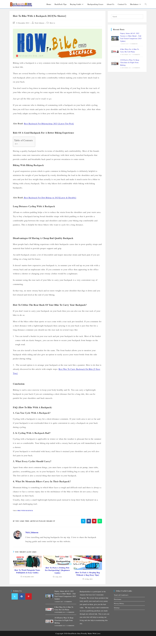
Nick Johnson (39, 23)
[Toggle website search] (145, 4)
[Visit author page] (17, 534)
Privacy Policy (119, 603)
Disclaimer (117, 599)
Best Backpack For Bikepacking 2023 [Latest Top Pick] (49, 123)
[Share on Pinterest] (94, 521)
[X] (15, 596)
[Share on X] (83, 521)
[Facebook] (22, 596)
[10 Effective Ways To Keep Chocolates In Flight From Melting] (115, 63)
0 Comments (133, 44)
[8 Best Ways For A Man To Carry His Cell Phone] (115, 51)
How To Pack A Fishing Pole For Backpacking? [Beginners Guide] (57, 570)
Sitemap (116, 608)
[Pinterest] (28, 596)
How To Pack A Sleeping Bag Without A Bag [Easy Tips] (87, 573)
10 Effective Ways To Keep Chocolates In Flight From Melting (129, 62)
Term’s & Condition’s (121, 595)
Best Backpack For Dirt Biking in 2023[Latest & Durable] (50, 197)
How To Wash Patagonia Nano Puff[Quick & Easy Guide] (27, 571)
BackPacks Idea (74, 633)
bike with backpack (25, 510)
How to (52, 23)
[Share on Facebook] (88, 521)
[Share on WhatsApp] (99, 521)
